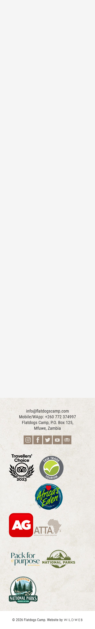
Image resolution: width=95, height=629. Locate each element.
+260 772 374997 (60, 416)
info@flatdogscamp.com (47, 411)
